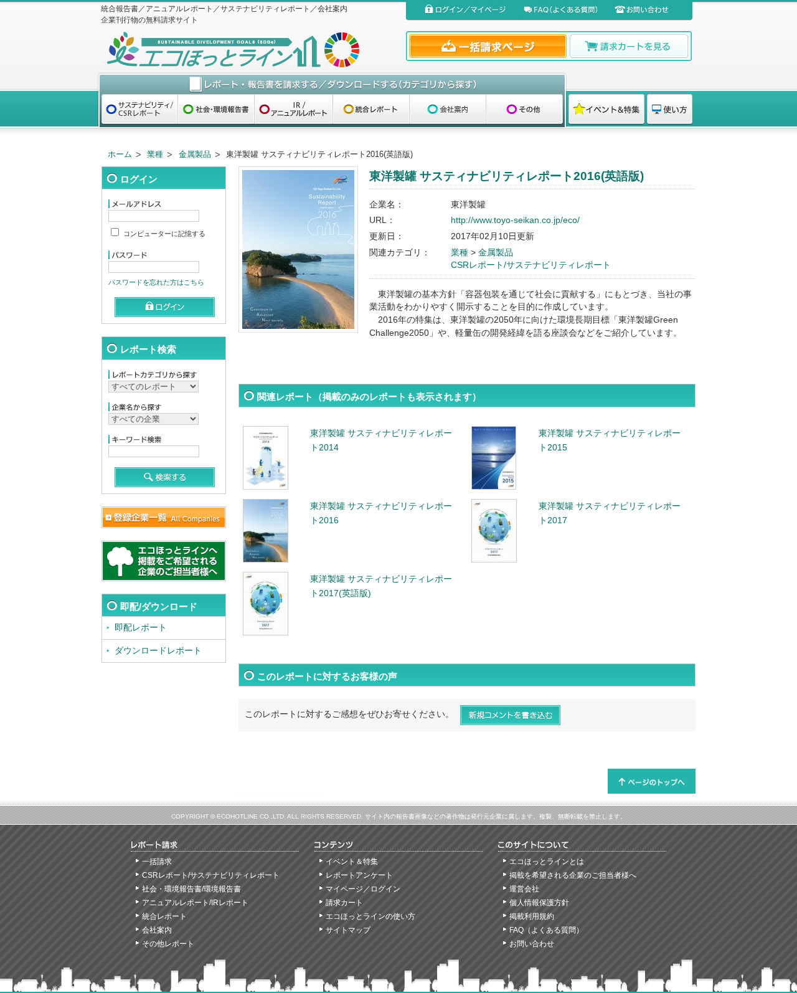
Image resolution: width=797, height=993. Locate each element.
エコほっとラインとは (546, 861)
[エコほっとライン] (250, 49)
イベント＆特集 (352, 861)
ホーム (120, 154)
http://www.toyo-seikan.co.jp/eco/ (515, 220)
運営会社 (524, 889)
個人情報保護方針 (539, 902)
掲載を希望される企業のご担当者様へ (572, 875)
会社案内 (157, 930)
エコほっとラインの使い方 (370, 916)
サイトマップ (348, 930)
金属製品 (195, 154)
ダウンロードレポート (158, 650)
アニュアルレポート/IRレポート (195, 902)
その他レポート (168, 943)
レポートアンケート (359, 875)
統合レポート (164, 916)
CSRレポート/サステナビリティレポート (531, 265)
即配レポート (141, 627)
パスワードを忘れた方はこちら (156, 282)
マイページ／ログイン (363, 889)
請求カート (344, 902)
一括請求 (157, 861)
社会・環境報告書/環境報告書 (191, 889)
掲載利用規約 (531, 916)
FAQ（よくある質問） (546, 930)
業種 (155, 154)
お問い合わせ (531, 943)
